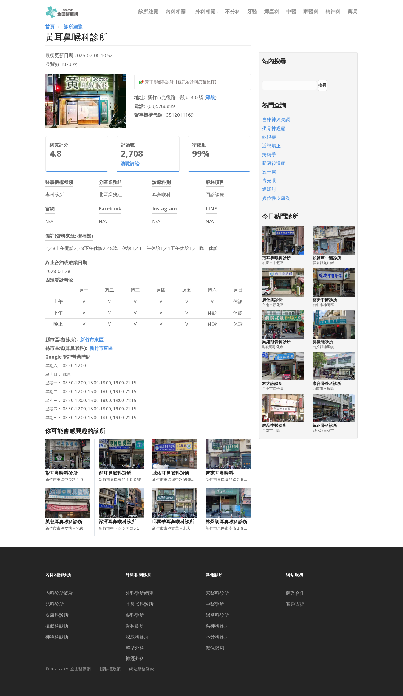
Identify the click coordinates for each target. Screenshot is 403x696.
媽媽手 (269, 154)
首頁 (50, 26)
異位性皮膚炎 (276, 198)
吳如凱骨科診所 (276, 342)
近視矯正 (271, 145)
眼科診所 (135, 615)
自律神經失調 (276, 119)
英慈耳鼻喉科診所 (64, 521)
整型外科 (135, 647)
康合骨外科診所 (327, 383)
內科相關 (176, 11)
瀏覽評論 (130, 163)
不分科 (232, 11)
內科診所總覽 (59, 593)
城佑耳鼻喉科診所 (170, 473)
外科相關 (205, 11)
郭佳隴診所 (323, 342)
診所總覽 (148, 11)
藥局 (353, 11)
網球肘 (269, 189)
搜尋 (322, 85)
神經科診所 (57, 636)
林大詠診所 (272, 383)
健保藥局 (215, 647)
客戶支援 (295, 604)
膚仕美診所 (272, 300)
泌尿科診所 (137, 636)
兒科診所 (54, 604)
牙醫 (252, 11)
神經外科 (135, 658)
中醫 (291, 11)
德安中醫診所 (325, 300)
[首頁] (61, 11)
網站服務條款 (141, 669)
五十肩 (269, 172)
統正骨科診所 (325, 425)
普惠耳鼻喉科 (220, 473)
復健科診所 (57, 625)
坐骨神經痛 (273, 128)
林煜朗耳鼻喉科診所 (227, 521)
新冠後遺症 (273, 163)
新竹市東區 (92, 339)
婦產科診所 (217, 615)
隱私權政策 (110, 669)
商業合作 (295, 593)
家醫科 (311, 11)
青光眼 (269, 180)
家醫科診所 (217, 593)
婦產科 (272, 11)
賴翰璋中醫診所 (327, 258)
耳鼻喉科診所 (140, 604)
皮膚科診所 (57, 615)
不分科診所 (217, 636)
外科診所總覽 (140, 593)
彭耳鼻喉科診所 (61, 473)
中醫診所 (215, 604)
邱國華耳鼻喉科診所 (173, 521)
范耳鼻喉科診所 (276, 258)
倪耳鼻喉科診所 (115, 473)
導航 (210, 97)
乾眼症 (269, 137)
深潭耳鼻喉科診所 (117, 521)
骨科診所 (135, 625)
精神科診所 (217, 625)
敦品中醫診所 (274, 425)
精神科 (333, 11)
